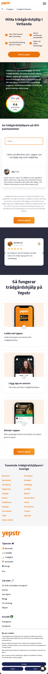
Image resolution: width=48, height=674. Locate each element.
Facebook (6, 626)
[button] (43, 669)
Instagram (6, 621)
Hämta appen (24, 54)
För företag (7, 603)
